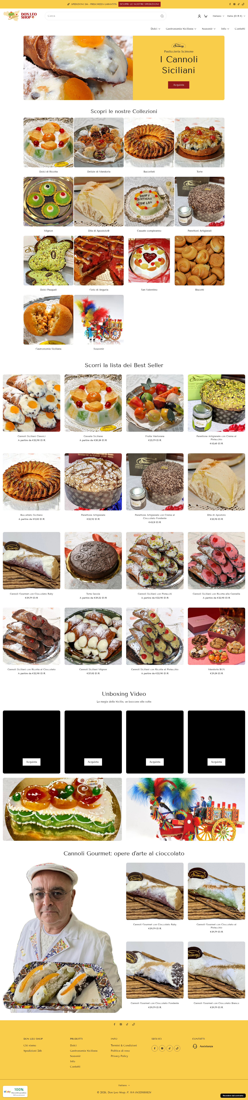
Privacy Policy (119, 1056)
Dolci (154, 28)
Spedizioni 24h (33, 1050)
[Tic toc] (239, 4)
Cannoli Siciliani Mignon (93, 669)
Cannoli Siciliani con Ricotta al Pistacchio (154, 669)
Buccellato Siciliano (31, 515)
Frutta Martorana (154, 436)
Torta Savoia (93, 593)
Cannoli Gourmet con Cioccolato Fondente (155, 1003)
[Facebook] (230, 4)
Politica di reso (120, 1050)
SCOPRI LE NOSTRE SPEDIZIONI (139, 4)
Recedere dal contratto (233, 1095)
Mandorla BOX (216, 669)
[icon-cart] (205, 16)
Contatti (240, 28)
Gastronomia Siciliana (179, 28)
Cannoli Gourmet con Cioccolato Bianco (216, 1003)
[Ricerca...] (162, 16)
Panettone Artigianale (93, 515)
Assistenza (206, 1046)
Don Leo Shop (116, 1092)
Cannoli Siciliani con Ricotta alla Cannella (216, 593)
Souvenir (207, 28)
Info (223, 28)
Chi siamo (30, 1045)
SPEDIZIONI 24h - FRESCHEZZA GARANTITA (94, 4)
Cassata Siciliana (93, 436)
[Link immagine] (31, 742)
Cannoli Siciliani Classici (31, 436)
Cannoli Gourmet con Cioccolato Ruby (31, 593)
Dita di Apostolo (216, 515)
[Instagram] (234, 4)
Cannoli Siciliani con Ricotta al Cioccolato (32, 669)
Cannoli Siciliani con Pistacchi (155, 593)
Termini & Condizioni (124, 1045)
